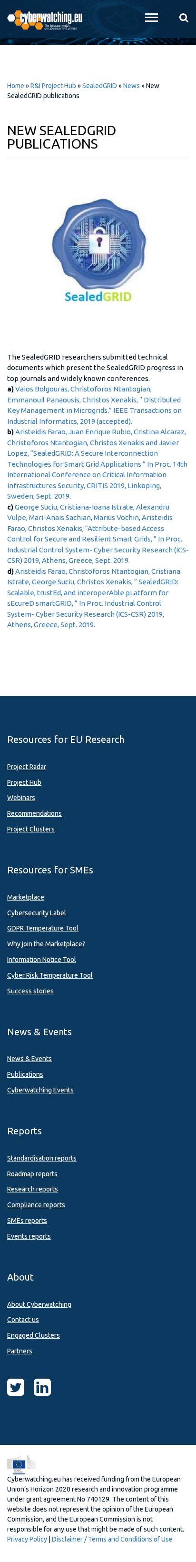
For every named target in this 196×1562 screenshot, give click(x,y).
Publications (25, 1074)
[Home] (49, 19)
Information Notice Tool (41, 959)
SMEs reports (27, 1220)
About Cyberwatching (39, 1304)
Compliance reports (36, 1205)
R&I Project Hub (53, 86)
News (131, 86)
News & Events (29, 1058)
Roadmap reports (32, 1174)
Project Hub (24, 782)
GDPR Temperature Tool (42, 928)
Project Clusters (31, 829)
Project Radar (26, 767)
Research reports (32, 1189)
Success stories (30, 991)
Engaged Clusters (33, 1335)
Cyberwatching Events (40, 1090)
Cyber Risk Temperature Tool (50, 975)
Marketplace (25, 897)
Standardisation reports (42, 1158)
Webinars (21, 797)
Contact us (23, 1319)
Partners (19, 1351)
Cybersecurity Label (36, 913)
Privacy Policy (27, 1539)
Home (15, 86)
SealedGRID (100, 86)
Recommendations (34, 813)
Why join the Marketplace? (46, 944)
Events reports (29, 1236)
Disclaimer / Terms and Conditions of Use (112, 1539)
